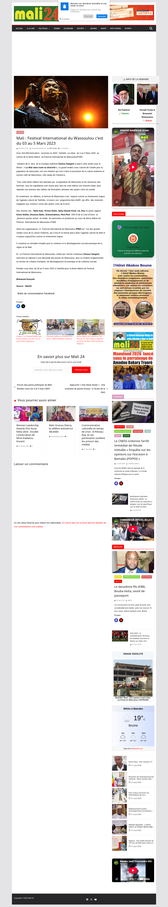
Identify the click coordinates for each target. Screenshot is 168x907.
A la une (31, 28)
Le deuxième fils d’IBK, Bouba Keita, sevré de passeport (130, 591)
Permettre (102, 16)
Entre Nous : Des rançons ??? (140, 762)
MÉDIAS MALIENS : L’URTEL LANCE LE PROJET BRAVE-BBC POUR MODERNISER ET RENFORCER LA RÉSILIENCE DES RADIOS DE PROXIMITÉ (141, 826)
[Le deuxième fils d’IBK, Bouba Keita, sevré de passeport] (133, 562)
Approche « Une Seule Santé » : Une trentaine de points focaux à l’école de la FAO (85, 389)
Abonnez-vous (81, 370)
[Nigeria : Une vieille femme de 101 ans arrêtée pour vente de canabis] (119, 843)
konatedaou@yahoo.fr (38, 148)
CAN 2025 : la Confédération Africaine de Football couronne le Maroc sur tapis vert (140, 637)
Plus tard (88, 16)
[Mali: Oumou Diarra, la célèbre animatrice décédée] (60, 408)
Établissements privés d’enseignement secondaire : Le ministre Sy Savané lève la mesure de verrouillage (141, 810)
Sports (128, 28)
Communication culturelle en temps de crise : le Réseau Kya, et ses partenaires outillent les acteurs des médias (93, 435)
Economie (68, 28)
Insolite (118, 581)
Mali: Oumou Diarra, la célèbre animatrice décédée (61, 428)
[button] (48, 28)
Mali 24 (31, 898)
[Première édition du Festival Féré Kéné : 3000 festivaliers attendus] (60, 327)
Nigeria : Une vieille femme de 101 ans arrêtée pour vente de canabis (141, 842)
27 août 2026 (136, 765)
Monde (93, 28)
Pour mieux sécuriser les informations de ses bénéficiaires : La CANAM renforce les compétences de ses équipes (141, 794)
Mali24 (130, 600)
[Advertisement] (84, 57)
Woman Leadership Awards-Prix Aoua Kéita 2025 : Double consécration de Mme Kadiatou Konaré (27, 433)
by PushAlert (65, 19)
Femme (57, 28)
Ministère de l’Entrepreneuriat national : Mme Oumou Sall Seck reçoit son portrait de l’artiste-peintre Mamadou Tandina (141, 778)
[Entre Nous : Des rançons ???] (119, 763)
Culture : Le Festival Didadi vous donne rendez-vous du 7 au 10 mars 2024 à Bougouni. (29, 338)
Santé (103, 28)
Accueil (19, 28)
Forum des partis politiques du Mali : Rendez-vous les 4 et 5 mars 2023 (35, 387)
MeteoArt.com (137, 749)
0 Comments (64, 148)
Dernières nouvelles (122, 431)
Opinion (118, 435)
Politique (42, 28)
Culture (20, 132)
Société (80, 28)
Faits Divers (115, 28)
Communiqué (119, 426)
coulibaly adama (133, 463)
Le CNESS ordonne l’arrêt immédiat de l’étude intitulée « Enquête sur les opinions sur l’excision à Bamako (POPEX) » (132, 450)
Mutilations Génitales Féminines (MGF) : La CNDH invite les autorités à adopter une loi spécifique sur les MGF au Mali (141, 501)
